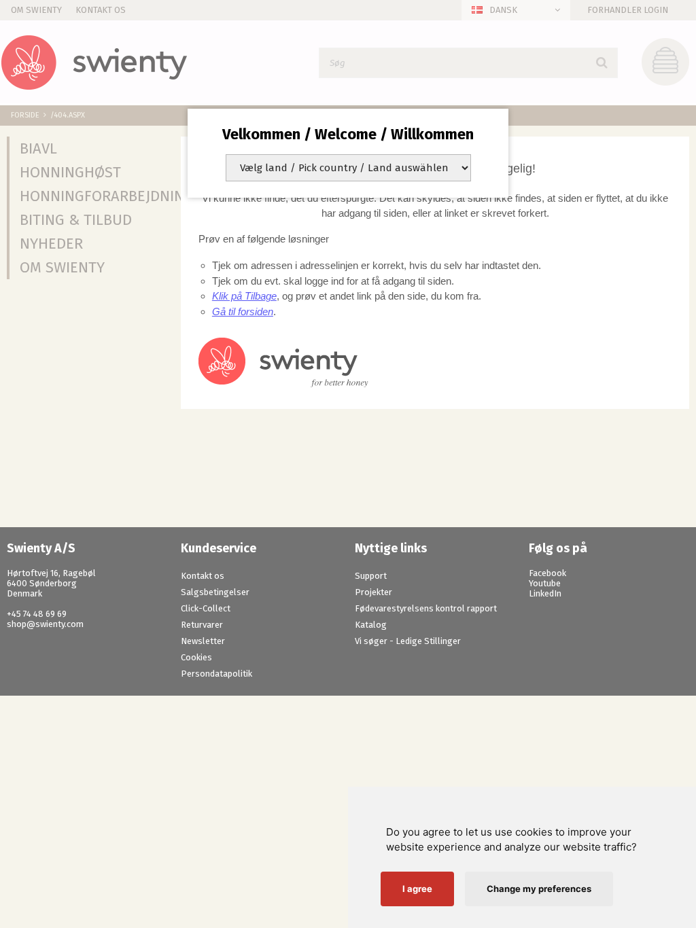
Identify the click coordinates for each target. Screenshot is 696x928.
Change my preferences (539, 888)
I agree (417, 888)
